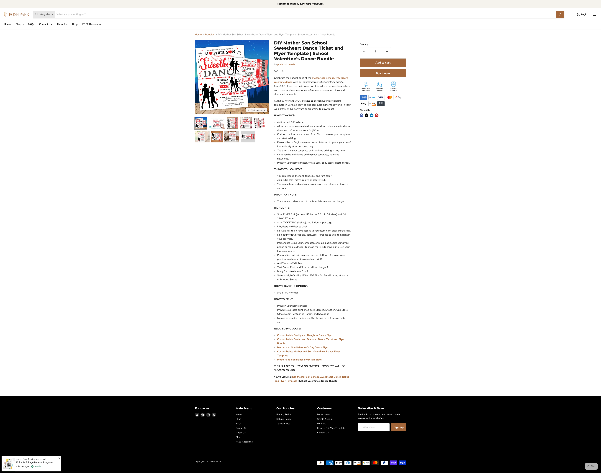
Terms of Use (283, 423)
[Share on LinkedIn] (371, 115)
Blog (75, 24)
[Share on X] (366, 115)
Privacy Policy (283, 414)
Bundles (210, 34)
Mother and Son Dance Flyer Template (299, 359)
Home (7, 24)
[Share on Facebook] (361, 115)
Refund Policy (283, 419)
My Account (323, 414)
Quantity (364, 44)
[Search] (560, 14)
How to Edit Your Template (331, 428)
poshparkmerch (286, 64)
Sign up (399, 427)
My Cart (321, 423)
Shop (18, 24)
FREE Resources (91, 24)
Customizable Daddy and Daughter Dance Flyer (304, 335)
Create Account (325, 419)
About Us (62, 24)
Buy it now (383, 73)
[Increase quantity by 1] (387, 51)
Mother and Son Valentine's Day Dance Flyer (303, 347)
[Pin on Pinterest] (376, 115)
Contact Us (45, 24)
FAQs (31, 24)
